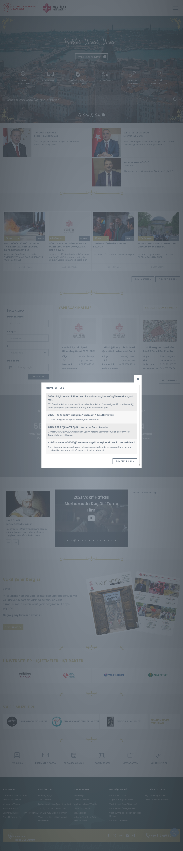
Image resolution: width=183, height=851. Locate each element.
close (138, 378)
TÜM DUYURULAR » (125, 461)
